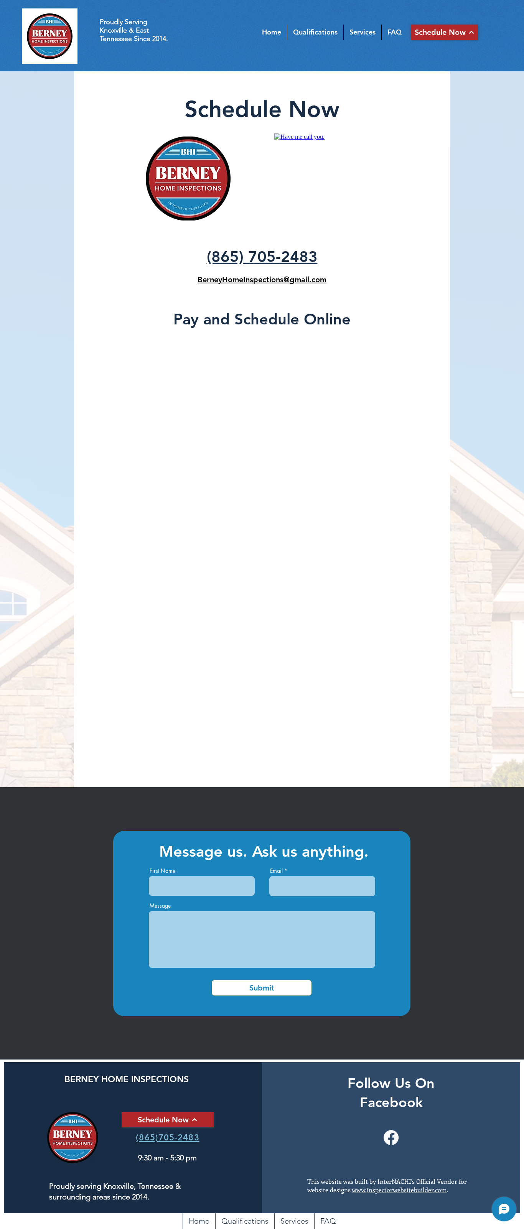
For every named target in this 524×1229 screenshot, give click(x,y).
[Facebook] (391, 1137)
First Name (162, 871)
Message (160, 905)
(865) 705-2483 (262, 256)
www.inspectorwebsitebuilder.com (399, 1190)
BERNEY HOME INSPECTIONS (126, 1079)
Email (276, 871)
